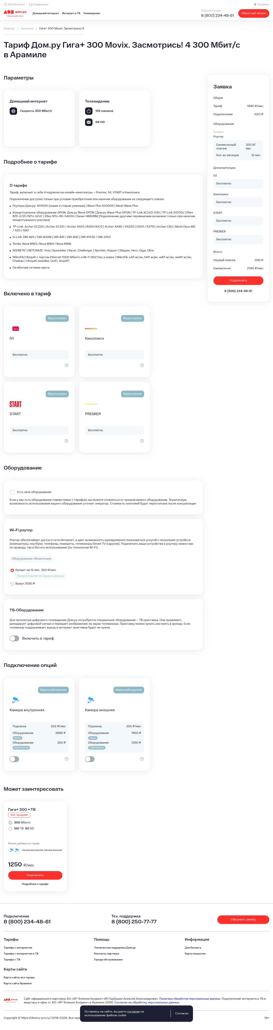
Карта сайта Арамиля (18, 983)
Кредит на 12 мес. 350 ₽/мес (35, 570)
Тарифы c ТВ (12, 959)
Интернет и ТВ (71, 13)
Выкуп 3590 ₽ (25, 583)
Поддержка (40, 4)
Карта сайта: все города (19, 977)
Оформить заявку (243, 919)
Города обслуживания (108, 959)
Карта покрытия (195, 953)
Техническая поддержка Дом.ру (115, 947)
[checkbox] (14, 638)
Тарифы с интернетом (18, 947)
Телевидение (91, 13)
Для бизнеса (16, 4)
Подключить (238, 280)
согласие (133, 1011)
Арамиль (263, 4)
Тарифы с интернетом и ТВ (21, 953)
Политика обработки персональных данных (189, 999)
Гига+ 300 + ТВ (21, 809)
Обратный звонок (253, 13)
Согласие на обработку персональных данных (146, 1002)
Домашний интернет (45, 13)
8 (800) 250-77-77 (134, 922)
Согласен (181, 1013)
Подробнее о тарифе (35, 884)
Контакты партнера (106, 953)
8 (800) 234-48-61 (217, 15)
